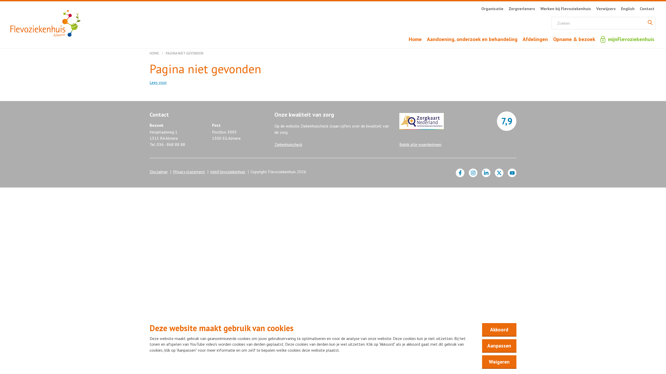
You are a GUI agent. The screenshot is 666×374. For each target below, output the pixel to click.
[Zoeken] (650, 23)
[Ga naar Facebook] (460, 173)
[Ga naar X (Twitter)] (499, 173)
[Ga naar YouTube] (512, 173)
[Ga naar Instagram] (473, 173)
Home (154, 53)
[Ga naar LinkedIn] (486, 173)
